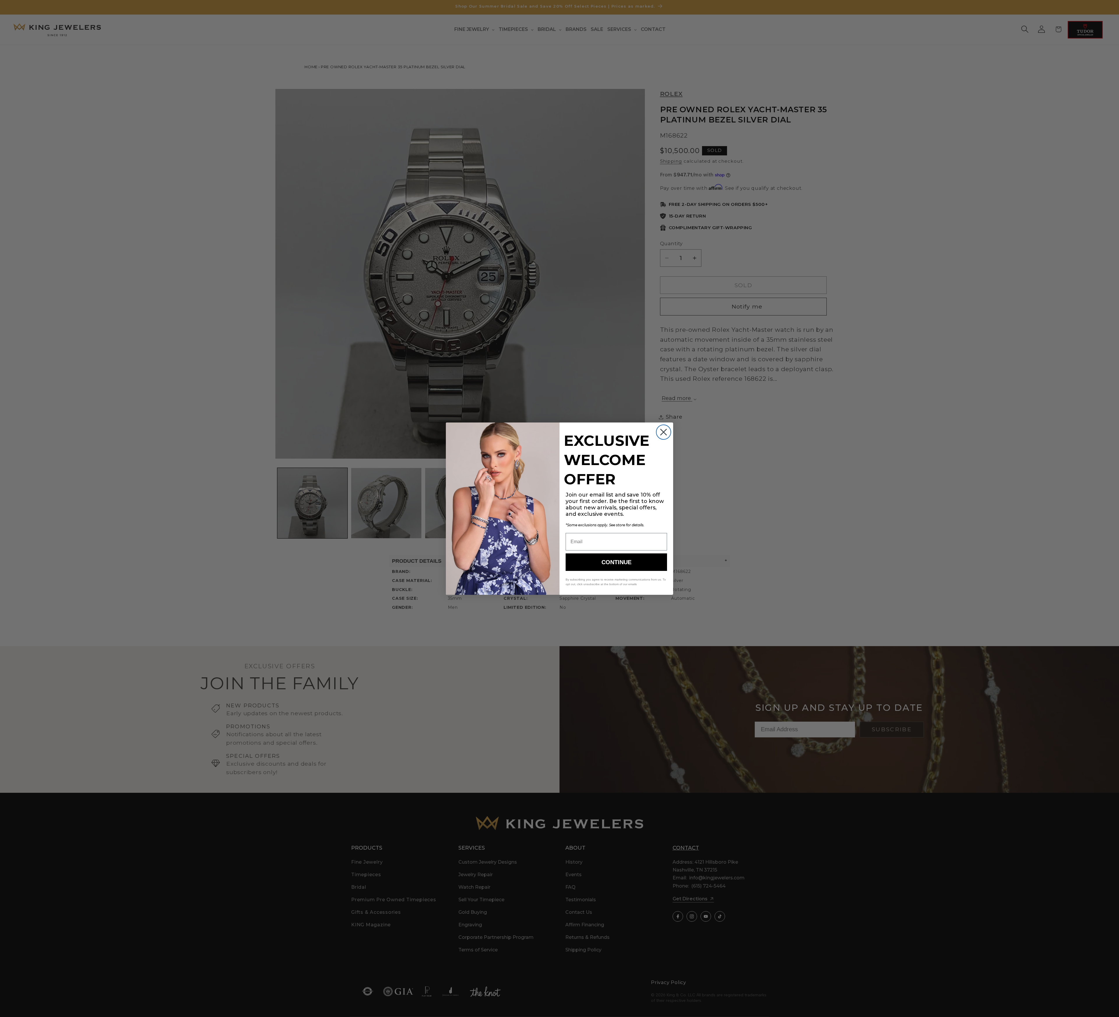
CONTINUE (616, 562)
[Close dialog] (663, 432)
